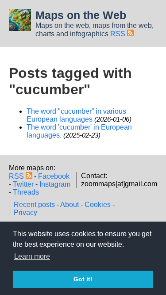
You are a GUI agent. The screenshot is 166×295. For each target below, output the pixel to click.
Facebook (53, 176)
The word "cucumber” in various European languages (76, 115)
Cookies (98, 204)
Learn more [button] (32, 256)
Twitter (23, 184)
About (69, 204)
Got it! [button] (83, 279)
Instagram (54, 184)
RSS (118, 34)
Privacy (25, 212)
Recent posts (34, 204)
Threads (26, 192)
